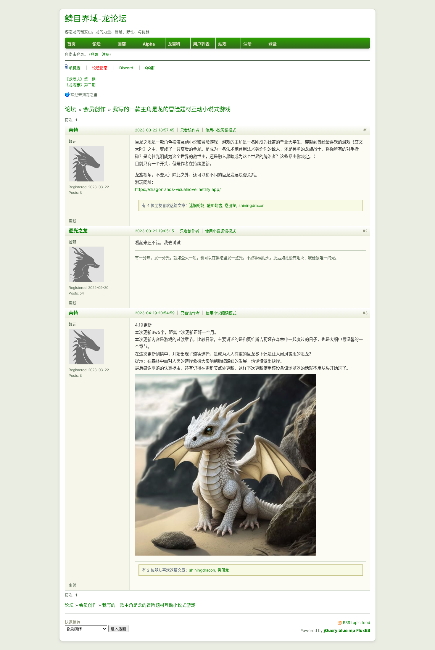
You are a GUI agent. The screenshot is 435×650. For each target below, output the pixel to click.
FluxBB (363, 630)
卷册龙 (230, 205)
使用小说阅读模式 (220, 130)
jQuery (330, 630)
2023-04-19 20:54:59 (155, 312)
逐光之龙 (78, 231)
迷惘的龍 (196, 205)
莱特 (73, 130)
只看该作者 (189, 130)
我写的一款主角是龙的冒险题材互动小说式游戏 (171, 109)
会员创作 (94, 109)
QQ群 (150, 67)
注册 (247, 43)
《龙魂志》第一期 (80, 79)
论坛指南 (99, 67)
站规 (222, 43)
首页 (71, 43)
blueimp (347, 630)
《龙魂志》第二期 (80, 84)
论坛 (96, 43)
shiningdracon (252, 205)
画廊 (121, 43)
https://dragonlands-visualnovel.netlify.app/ (178, 189)
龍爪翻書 (214, 205)
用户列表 (201, 43)
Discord (126, 67)
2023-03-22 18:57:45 (154, 130)
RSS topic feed (356, 622)
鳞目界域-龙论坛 (96, 19)
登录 (272, 43)
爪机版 (73, 67)
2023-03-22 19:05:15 (154, 231)
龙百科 (174, 43)
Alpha (149, 43)
